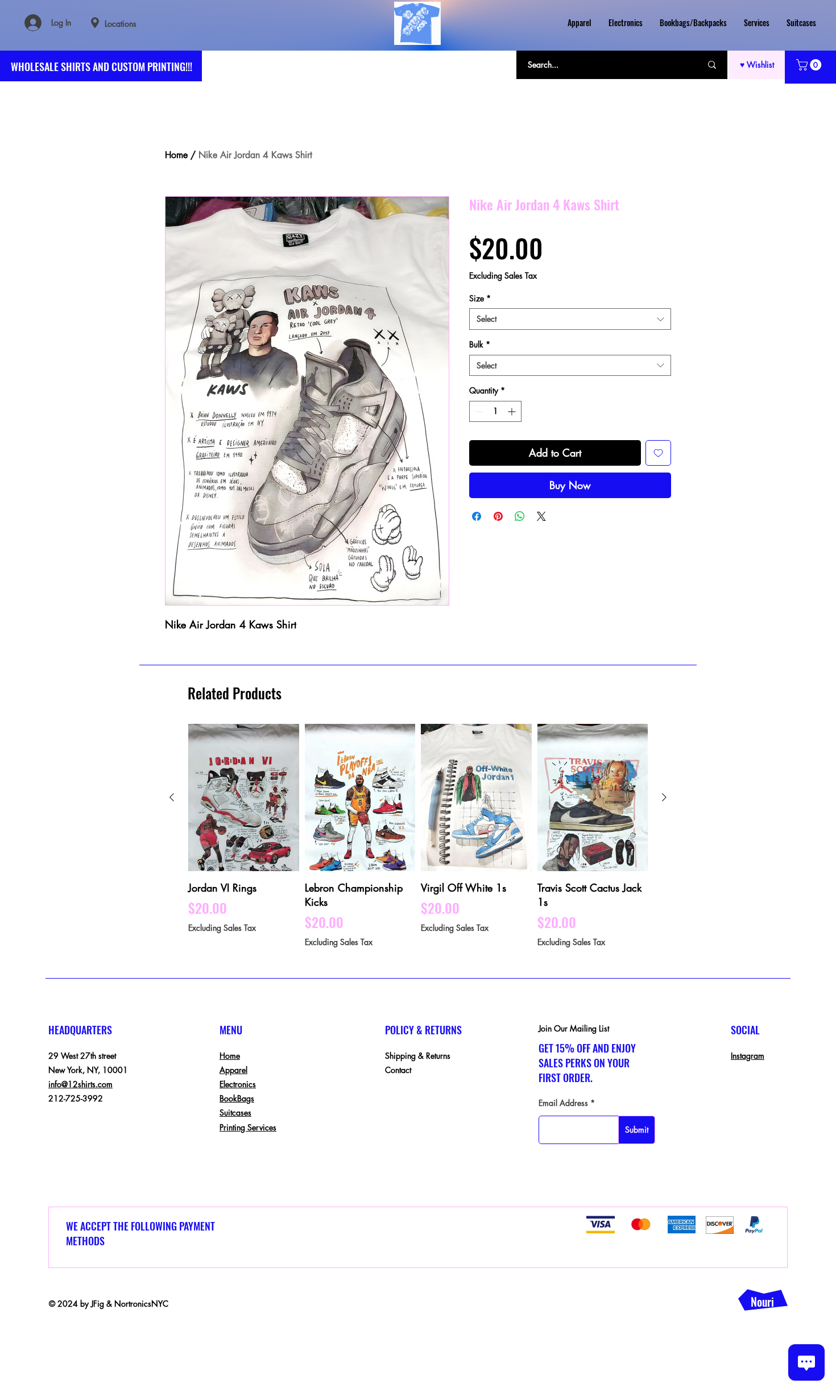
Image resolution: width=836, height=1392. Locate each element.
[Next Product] (664, 797)
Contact (398, 1069)
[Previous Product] (172, 797)
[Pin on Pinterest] (498, 516)
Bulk (479, 344)
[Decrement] (478, 411)
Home (176, 155)
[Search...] (712, 65)
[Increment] (513, 411)
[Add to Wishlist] (658, 453)
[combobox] (570, 319)
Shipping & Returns (417, 1055)
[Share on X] (541, 516)
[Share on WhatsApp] (520, 516)
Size (480, 298)
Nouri (762, 1301)
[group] (418, 835)
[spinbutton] (495, 411)
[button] (810, 65)
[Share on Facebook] (476, 516)
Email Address (563, 1103)
